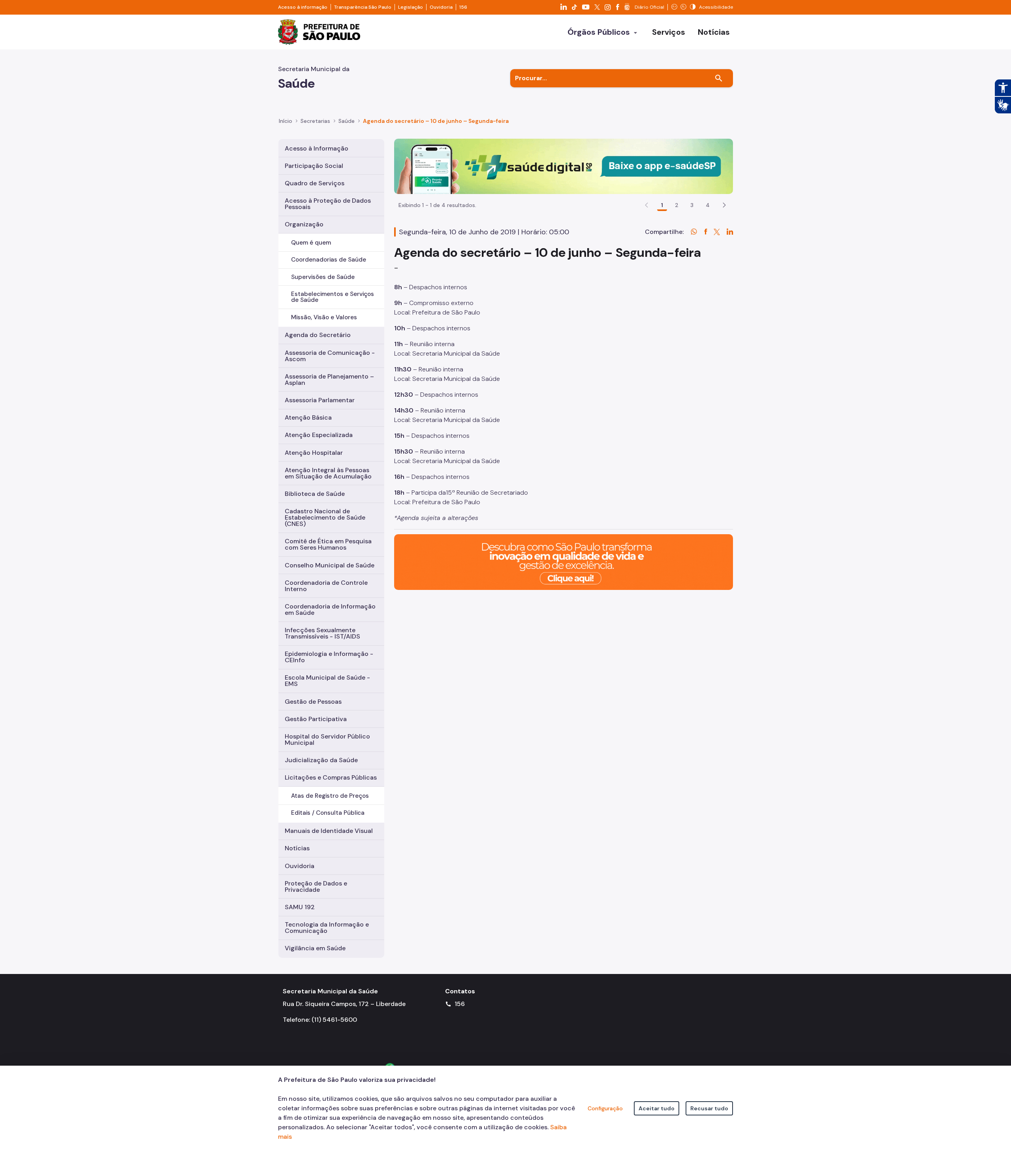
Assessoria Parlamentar (320, 400)
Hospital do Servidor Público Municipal (327, 739)
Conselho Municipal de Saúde (329, 565)
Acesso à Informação (316, 148)
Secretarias (315, 120)
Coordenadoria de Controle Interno (326, 585)
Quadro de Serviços (314, 183)
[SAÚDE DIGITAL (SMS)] (563, 166)
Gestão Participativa (316, 719)
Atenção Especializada (319, 435)
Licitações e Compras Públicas (331, 777)
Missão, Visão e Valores (324, 317)
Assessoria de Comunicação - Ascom (330, 356)
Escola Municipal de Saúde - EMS (327, 680)
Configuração (605, 1108)
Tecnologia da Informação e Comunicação (327, 927)
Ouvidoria (441, 7)
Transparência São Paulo (362, 7)
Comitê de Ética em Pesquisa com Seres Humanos (328, 544)
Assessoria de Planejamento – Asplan (329, 379)
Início (285, 120)
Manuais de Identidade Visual (329, 831)
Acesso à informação (302, 7)
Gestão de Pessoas (313, 701)
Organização (304, 224)
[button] (724, 205)
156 (463, 7)
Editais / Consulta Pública (328, 813)
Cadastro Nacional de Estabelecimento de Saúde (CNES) (325, 517)
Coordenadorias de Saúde (328, 260)
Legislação (410, 7)
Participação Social (314, 166)
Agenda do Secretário (318, 335)
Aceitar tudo (657, 1108)
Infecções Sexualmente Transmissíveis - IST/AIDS (322, 633)
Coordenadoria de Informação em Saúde (330, 609)
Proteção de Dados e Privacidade (316, 886)
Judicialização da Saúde (321, 760)
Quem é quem (311, 243)
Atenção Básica (308, 417)
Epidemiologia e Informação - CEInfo (329, 657)
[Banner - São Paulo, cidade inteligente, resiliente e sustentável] (563, 562)
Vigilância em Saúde (315, 948)
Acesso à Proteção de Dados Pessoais (328, 203)
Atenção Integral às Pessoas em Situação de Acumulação (328, 473)
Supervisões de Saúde (323, 277)
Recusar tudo (709, 1108)
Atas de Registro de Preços (330, 796)
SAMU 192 (300, 907)
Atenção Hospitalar (314, 452)
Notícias (297, 848)
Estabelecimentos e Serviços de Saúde (332, 297)
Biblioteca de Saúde (315, 494)
